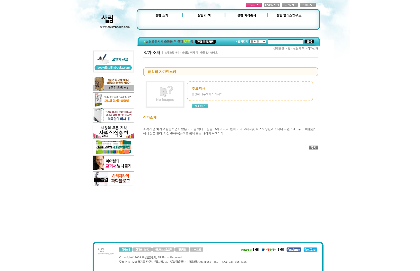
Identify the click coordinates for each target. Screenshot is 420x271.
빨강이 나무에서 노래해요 (207, 94)
